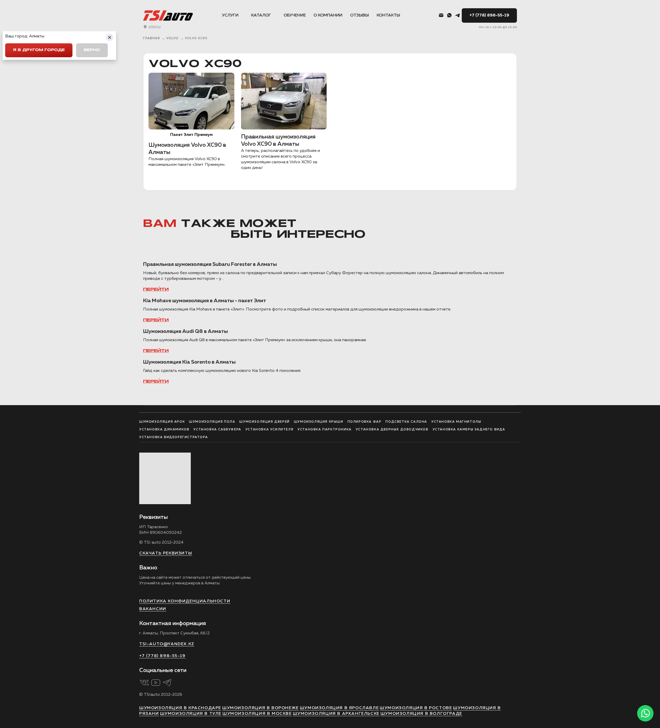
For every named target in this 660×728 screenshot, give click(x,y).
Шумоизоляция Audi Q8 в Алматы (185, 331)
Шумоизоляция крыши (318, 421)
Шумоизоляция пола (212, 421)
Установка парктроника (325, 429)
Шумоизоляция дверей (264, 421)
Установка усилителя (269, 429)
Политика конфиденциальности (184, 601)
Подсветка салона (406, 421)
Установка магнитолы (456, 421)
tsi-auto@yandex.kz (166, 644)
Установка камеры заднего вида (469, 429)
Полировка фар (365, 421)
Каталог (261, 15)
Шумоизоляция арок (162, 421)
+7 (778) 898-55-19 (489, 15)
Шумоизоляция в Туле (190, 714)
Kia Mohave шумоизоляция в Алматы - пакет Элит (204, 300)
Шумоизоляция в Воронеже (260, 708)
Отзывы (359, 15)
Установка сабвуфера (217, 429)
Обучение (295, 15)
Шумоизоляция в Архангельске (336, 714)
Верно (92, 50)
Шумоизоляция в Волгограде (421, 714)
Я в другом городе (39, 50)
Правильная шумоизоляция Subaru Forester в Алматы (210, 264)
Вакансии (152, 609)
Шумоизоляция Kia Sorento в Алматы (189, 362)
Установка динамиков (164, 429)
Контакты (388, 15)
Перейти (156, 289)
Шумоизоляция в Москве (257, 714)
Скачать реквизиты (165, 553)
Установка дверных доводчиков (392, 429)
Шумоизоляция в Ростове (416, 708)
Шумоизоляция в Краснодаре (180, 708)
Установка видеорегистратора (173, 437)
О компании (328, 15)
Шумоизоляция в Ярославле (339, 708)
